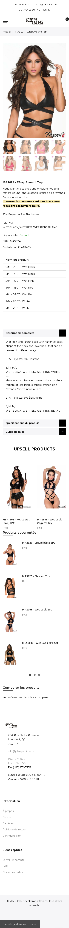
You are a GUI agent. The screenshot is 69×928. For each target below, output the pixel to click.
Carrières (8, 823)
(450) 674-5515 (16, 758)
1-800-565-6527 (23, 4)
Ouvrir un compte (14, 860)
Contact (8, 817)
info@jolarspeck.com (47, 4)
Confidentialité (12, 835)
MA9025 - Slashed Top (36, 576)
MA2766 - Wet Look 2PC (37, 609)
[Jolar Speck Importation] (34, 21)
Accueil (7, 31)
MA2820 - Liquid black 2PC (39, 542)
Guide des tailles (13, 872)
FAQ (5, 866)
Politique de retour (14, 829)
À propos (8, 811)
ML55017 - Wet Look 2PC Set (40, 643)
